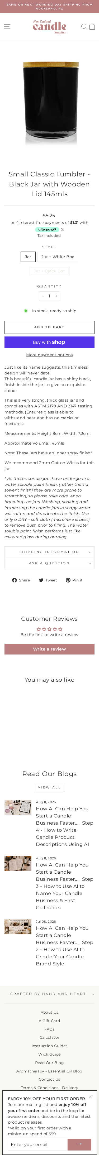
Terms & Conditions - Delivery (49, 1088)
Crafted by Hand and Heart (48, 994)
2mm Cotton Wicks (59, 462)
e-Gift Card (49, 1021)
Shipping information (50, 552)
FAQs (49, 1029)
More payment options (49, 355)
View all (49, 787)
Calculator (50, 1037)
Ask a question (49, 563)
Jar (28, 256)
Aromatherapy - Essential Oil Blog (49, 1071)
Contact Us (49, 1079)
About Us (50, 1012)
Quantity (49, 286)
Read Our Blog (49, 1063)
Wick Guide (49, 1054)
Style (49, 247)
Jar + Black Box (49, 271)
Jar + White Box (57, 256)
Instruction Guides (50, 1046)
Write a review (49, 649)
